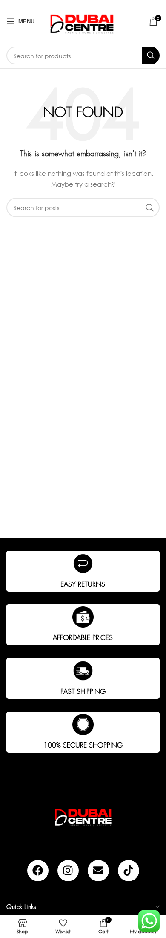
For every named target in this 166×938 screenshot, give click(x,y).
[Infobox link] (83, 571)
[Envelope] (98, 870)
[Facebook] (38, 870)
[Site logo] (83, 21)
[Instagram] (68, 870)
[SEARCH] (151, 55)
